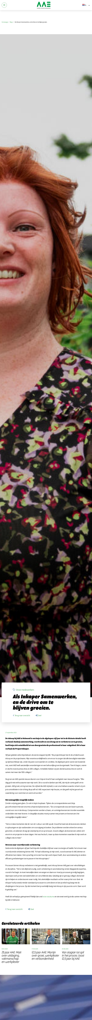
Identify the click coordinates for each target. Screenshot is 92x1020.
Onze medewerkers (25, 690)
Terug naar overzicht (22, 716)
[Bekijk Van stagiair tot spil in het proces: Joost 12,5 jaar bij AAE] (76, 936)
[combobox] (85, 5)
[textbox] (85, 5)
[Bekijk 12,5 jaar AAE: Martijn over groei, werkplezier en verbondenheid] (46, 936)
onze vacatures (48, 897)
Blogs (11, 22)
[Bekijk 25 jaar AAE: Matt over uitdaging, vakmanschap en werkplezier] (16, 936)
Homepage (5, 22)
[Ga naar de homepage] (43, 5)
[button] (38, 716)
